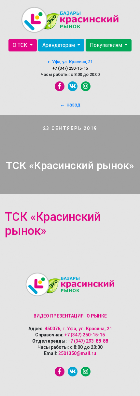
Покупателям (106, 45)
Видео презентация (59, 315)
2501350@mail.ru (77, 353)
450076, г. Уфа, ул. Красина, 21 (78, 328)
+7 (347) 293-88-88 (88, 341)
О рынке (97, 315)
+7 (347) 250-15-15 (70, 68)
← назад (70, 105)
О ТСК (21, 45)
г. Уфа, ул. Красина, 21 (70, 61)
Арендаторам (59, 45)
